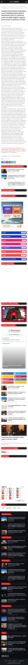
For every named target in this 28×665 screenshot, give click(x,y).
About (10, 660)
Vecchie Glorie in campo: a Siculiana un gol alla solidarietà (16, 600)
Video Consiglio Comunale (13, 259)
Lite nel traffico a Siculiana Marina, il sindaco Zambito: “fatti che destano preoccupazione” (16, 619)
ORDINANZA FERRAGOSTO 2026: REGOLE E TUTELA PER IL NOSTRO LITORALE (17, 393)
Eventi (13, 232)
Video (13, 255)
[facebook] (7, 373)
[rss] (7, 376)
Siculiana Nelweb (17, 663)
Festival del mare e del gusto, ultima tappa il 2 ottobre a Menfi (16, 170)
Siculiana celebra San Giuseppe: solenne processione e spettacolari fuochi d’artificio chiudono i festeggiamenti (17, 554)
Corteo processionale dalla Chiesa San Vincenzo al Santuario (16, 541)
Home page (3, 6)
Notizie (8, 6)
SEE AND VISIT (13, 247)
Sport (13, 251)
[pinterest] (20, 376)
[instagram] (7, 379)
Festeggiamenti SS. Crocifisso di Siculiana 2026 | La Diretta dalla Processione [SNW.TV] (17, 588)
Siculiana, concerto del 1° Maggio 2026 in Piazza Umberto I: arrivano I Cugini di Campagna (17, 413)
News (5, 158)
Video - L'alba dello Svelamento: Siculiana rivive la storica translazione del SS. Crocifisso (17, 548)
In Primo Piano (9, 508)
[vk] (20, 379)
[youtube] (7, 382)
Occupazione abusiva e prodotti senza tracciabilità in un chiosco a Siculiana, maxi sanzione (16, 177)
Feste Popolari (13, 236)
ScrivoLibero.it (13, 152)
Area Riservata (21, 660)
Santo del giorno (14, 339)
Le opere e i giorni (14, 355)
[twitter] (20, 373)
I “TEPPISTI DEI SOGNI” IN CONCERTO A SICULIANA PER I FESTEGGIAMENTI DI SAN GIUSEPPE (17, 419)
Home (6, 660)
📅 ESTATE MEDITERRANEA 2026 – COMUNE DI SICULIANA (17, 406)
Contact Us (14, 660)
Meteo (13, 240)
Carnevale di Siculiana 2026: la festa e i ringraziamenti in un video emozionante (17, 594)
